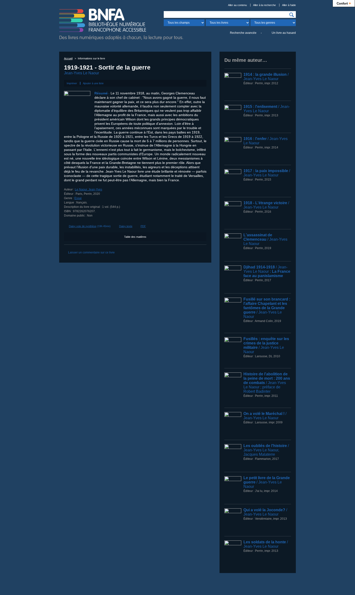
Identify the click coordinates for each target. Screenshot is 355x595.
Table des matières (135, 236)
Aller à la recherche (264, 5)
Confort (344, 3)
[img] (291, 15)
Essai (78, 198)
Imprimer (72, 83)
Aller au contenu (237, 5)
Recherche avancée (243, 33)
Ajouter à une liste (93, 83)
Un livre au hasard (284, 33)
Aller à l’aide (289, 5)
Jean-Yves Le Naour (81, 73)
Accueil (68, 58)
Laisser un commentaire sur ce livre (91, 252)
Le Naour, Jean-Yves (88, 189)
